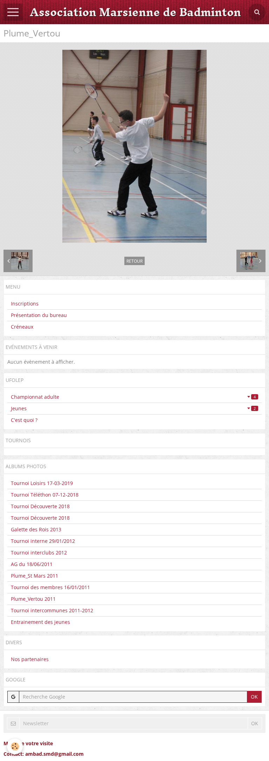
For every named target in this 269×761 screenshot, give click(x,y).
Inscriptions (25, 303)
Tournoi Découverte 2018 (40, 506)
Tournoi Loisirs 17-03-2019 (42, 483)
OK (254, 696)
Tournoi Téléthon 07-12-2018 (44, 494)
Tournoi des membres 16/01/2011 (50, 587)
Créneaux (22, 326)
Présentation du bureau (39, 315)
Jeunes (133, 408)
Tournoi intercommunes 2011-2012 (52, 610)
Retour (134, 261)
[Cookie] (15, 746)
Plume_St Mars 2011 (34, 575)
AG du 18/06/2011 (32, 564)
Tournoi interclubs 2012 (39, 552)
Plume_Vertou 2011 (33, 598)
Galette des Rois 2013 (36, 529)
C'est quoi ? (24, 420)
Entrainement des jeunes (40, 622)
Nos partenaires (30, 659)
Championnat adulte (133, 396)
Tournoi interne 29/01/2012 (43, 541)
